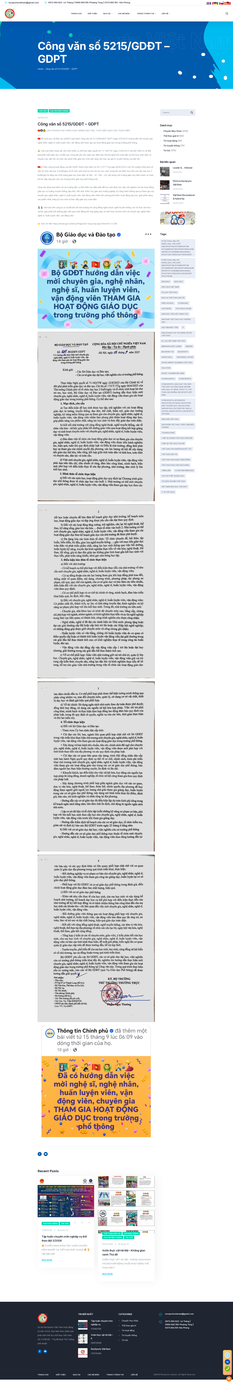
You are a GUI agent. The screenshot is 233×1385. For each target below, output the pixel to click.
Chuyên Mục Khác (172, 131)
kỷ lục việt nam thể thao (173, 341)
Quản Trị (64, 1230)
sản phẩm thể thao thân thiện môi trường (178, 426)
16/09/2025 (43, 117)
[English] (208, 3)
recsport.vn (168, 352)
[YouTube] (46, 1154)
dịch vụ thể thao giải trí (173, 298)
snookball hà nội (185, 357)
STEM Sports (185, 379)
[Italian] (218, 3)
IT (183, 327)
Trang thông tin (145, 13)
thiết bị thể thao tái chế (173, 443)
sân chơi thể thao (170, 419)
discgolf (166, 282)
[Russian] (222, 3)
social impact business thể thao (177, 362)
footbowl (166, 309)
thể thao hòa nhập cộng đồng (176, 460)
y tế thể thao (168, 492)
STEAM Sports (168, 379)
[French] (211, 3)
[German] (215, 3)
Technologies (168, 433)
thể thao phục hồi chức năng (175, 465)
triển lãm (166, 470)
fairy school (168, 303)
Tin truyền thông (59, 111)
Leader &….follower (183, 167)
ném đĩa (189, 346)
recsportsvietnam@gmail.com (23, 2)
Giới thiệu (92, 13)
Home (40, 68)
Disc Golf (178, 282)
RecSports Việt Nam (101, 1349)
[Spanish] (225, 3)
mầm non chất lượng (171, 346)
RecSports (183, 352)
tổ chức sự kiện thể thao (173, 481)
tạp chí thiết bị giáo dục (173, 476)
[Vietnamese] (229, 3)
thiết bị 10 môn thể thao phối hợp (177, 438)
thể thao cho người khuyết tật (177, 449)
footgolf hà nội (183, 309)
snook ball (167, 357)
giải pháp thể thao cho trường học (176, 320)
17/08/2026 (47, 1230)
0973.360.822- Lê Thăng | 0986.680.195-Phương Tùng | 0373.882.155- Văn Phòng (89, 2)
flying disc (183, 303)
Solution (166, 368)
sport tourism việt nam (173, 373)
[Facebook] (40, 1154)
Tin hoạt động (50, 1223)
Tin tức (43, 111)
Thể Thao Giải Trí (169, 454)
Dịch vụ (107, 13)
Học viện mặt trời (170, 327)
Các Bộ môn (123, 13)
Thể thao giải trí (112, 1233)
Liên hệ (165, 13)
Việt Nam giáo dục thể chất (174, 487)
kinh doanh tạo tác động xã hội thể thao (177, 334)
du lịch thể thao (169, 292)
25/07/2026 (107, 1244)
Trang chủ (76, 13)
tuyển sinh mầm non (184, 470)
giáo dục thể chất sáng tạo (175, 314)
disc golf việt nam (170, 287)
